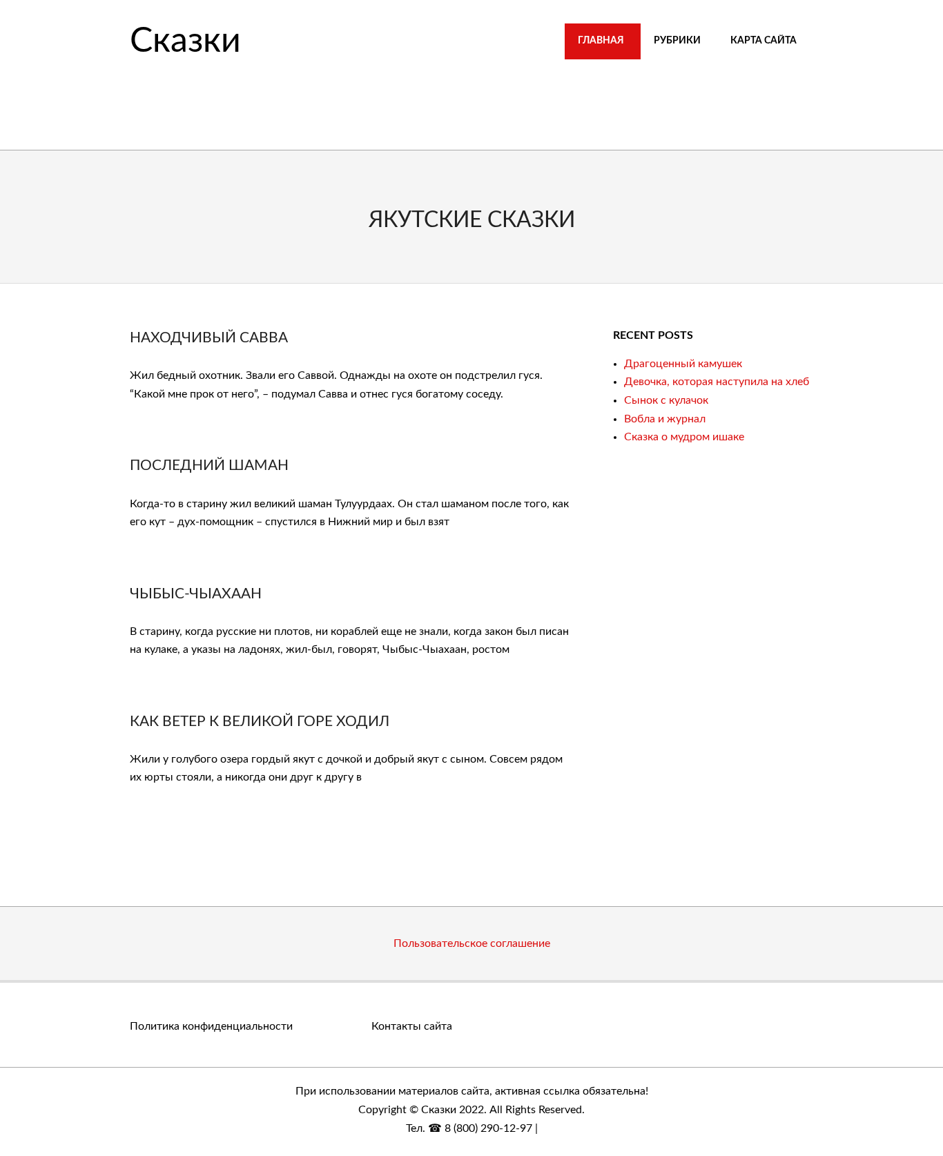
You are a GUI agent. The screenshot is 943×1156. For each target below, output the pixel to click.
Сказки (185, 41)
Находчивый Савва (209, 338)
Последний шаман (209, 465)
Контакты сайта (411, 1026)
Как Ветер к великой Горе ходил (259, 721)
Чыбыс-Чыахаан (196, 594)
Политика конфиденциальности (211, 1026)
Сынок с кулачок (666, 400)
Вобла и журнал (665, 418)
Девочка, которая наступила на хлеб (716, 381)
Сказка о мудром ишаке (684, 436)
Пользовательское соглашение (471, 943)
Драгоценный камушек (683, 363)
